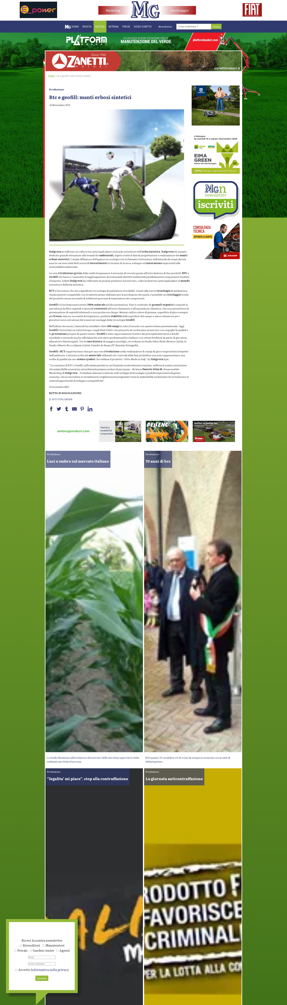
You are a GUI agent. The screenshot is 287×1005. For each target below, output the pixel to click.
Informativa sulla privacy (50, 969)
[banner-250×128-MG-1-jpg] (73, 441)
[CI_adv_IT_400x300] (216, 258)
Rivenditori (31, 945)
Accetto (43, 969)
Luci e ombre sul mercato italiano (78, 461)
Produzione (56, 89)
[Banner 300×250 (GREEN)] (216, 173)
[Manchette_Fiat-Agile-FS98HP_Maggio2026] (252, 15)
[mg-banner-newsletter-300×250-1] (216, 218)
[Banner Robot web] (120, 441)
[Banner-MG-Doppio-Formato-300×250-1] (216, 124)
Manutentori (55, 945)
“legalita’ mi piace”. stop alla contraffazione (87, 778)
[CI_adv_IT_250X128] (214, 441)
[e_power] (38, 17)
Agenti (64, 950)
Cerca (216, 26)
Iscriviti (41, 978)
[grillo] (167, 441)
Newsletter (165, 26)
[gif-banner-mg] (143, 70)
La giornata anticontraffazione (174, 778)
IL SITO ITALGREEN (60, 399)
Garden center (43, 950)
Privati (22, 950)
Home (51, 76)
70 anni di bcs (158, 461)
